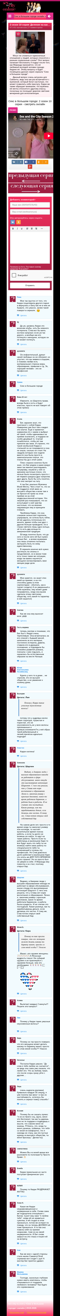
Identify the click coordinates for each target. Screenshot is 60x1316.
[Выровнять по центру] (32, 229)
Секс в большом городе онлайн (29, 16)
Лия (18, 1018)
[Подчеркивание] (22, 229)
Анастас (20, 748)
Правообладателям (36, 1312)
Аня (18, 1250)
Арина (19, 382)
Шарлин (20, 878)
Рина (19, 297)
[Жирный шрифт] (13, 229)
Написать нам (17, 1312)
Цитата (23, 316)
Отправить (30, 285)
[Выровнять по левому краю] (27, 229)
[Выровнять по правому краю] (36, 229)
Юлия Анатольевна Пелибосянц (23, 670)
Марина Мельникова (22, 1273)
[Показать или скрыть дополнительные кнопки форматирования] (42, 229)
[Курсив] (17, 229)
